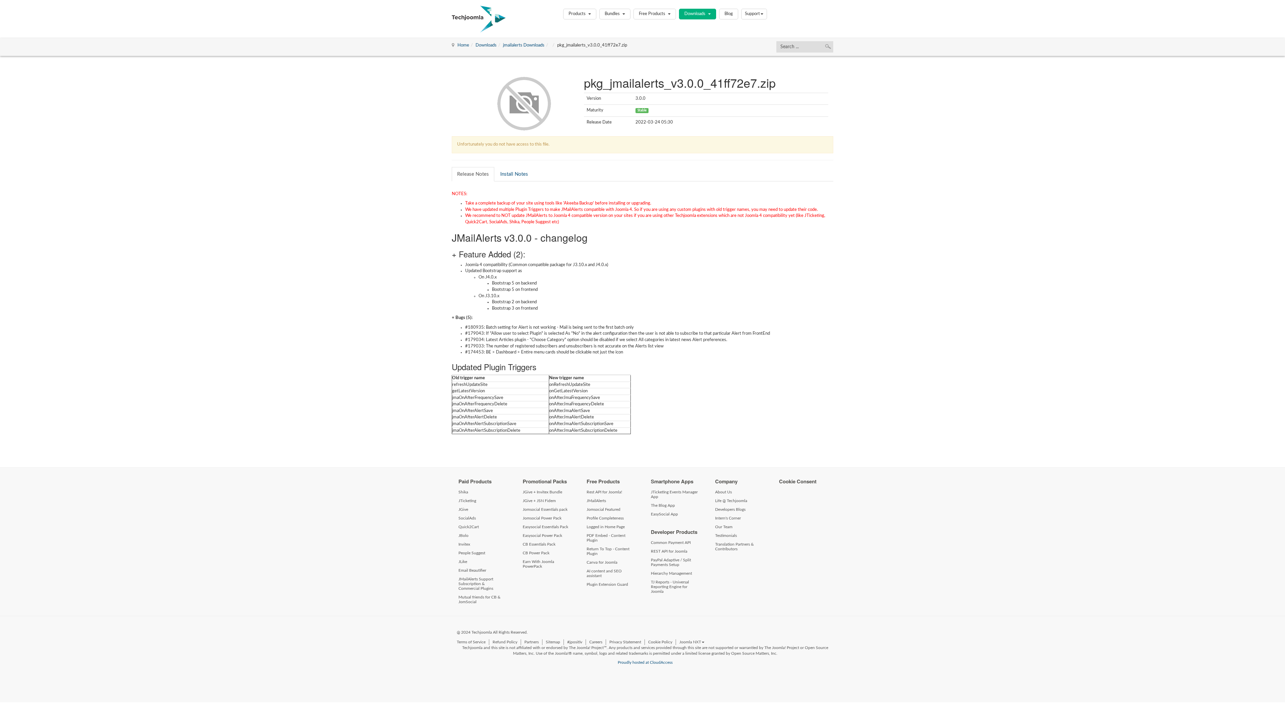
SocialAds (467, 518)
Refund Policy (505, 642)
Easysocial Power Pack (542, 536)
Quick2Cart (468, 527)
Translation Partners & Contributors (734, 546)
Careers (595, 642)
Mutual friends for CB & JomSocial (479, 599)
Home (463, 45)
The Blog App (663, 505)
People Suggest (471, 553)
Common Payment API (671, 543)
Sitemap (553, 642)
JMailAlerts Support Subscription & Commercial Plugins (475, 583)
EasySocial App (664, 514)
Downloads (695, 14)
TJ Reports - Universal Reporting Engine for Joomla (670, 586)
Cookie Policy (660, 642)
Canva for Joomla (602, 562)
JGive (463, 509)
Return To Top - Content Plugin (608, 551)
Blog (728, 14)
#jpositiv (574, 642)
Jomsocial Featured (603, 509)
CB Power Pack (536, 553)
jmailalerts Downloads (523, 45)
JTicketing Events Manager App (674, 494)
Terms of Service (471, 642)
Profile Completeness (605, 518)
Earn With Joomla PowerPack (538, 564)
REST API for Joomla (669, 551)
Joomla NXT (690, 642)
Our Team (724, 527)
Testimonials (726, 536)
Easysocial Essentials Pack (545, 527)
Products (578, 14)
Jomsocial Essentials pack (545, 509)
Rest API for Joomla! (604, 492)
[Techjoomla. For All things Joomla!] (479, 19)
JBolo (463, 536)
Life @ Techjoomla (731, 501)
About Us (723, 492)
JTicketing (467, 501)
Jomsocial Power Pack (542, 518)
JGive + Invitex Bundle (542, 492)
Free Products (652, 14)
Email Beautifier (472, 570)
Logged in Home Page (606, 527)
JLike (462, 562)
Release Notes (473, 174)
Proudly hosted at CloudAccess (645, 662)
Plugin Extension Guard (607, 584)
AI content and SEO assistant (604, 573)
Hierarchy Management (671, 573)
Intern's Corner (728, 518)
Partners (531, 642)
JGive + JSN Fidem (539, 501)
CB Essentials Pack (539, 544)
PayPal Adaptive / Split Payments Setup (671, 562)
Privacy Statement (625, 642)
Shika (463, 492)
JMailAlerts (596, 501)
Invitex (464, 544)
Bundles (613, 14)
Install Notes (514, 174)
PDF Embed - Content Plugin (606, 538)
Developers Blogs (730, 509)
